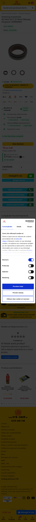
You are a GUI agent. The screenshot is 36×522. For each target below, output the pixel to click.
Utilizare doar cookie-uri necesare (18, 299)
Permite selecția (18, 293)
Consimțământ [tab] (7, 226)
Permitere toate (18, 286)
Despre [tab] (29, 226)
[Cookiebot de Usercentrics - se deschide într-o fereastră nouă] (25, 221)
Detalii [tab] (19, 226)
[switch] (31, 265)
